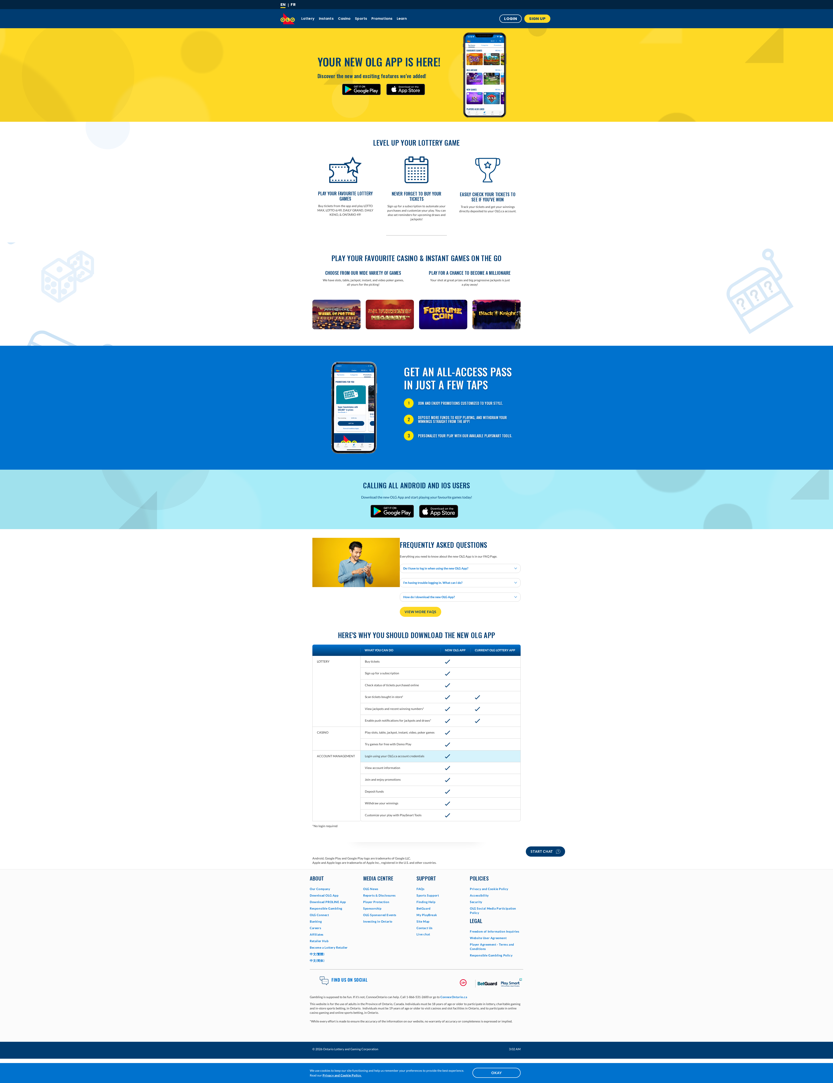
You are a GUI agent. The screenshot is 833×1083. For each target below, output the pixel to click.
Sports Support (427, 895)
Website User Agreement (488, 938)
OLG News (370, 889)
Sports (361, 18)
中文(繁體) (317, 954)
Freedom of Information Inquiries (494, 931)
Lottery (308, 18)
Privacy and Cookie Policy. (342, 1075)
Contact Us (424, 928)
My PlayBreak (426, 915)
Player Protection (376, 902)
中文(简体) (317, 960)
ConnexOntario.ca (453, 997)
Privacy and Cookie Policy (489, 889)
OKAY (496, 1073)
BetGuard (423, 908)
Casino (344, 18)
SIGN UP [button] (537, 18)
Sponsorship (372, 908)
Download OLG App (324, 895)
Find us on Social (349, 979)
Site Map (423, 921)
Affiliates (316, 934)
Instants (326, 18)
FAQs (420, 889)
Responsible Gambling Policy (491, 955)
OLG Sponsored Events (379, 915)
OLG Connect (319, 915)
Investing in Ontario (377, 921)
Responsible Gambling (326, 908)
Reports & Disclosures (379, 895)
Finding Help (425, 902)
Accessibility (479, 895)
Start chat (542, 851)
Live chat (423, 934)
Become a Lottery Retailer (329, 947)
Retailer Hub (319, 941)
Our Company (320, 889)
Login (510, 18)
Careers (315, 928)
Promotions (381, 18)
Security (476, 902)
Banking (316, 921)
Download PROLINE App (328, 902)
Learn (402, 18)
